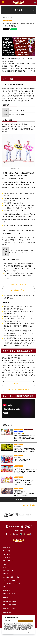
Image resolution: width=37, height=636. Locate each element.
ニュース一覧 (13, 514)
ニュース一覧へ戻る (29, 505)
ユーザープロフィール (9, 608)
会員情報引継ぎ (7, 612)
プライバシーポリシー (9, 593)
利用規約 (5, 597)
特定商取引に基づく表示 (10, 601)
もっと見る (18, 499)
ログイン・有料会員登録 (10, 605)
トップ (5, 514)
